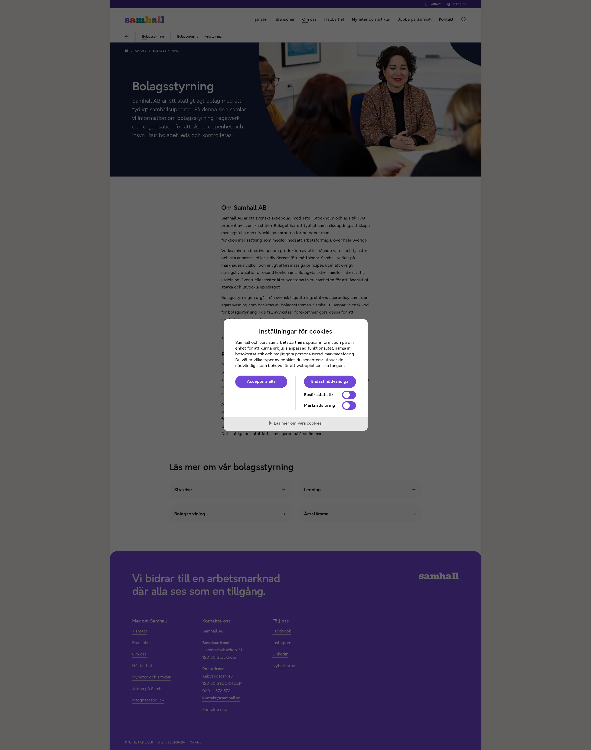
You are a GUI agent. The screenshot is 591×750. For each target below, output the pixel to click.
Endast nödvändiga (330, 381)
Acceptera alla (261, 381)
